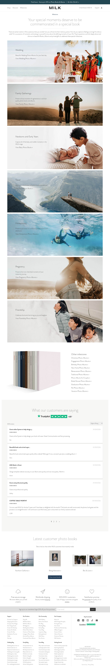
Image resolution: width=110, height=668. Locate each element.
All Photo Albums (27, 623)
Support (97, 8)
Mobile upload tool (58, 654)
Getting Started (42, 634)
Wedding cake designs (12, 660)
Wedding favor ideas (12, 654)
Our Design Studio (11, 626)
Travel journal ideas (43, 654)
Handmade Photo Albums (29, 638)
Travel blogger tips (43, 658)
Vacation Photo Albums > (79, 391)
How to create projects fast (60, 645)
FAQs (8, 636)
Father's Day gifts (27, 658)
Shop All (25, 619)
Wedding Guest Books (28, 628)
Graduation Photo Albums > (80, 384)
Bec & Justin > (87, 570)
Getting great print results (60, 658)
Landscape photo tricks (44, 647)
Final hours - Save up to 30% (55, 2)
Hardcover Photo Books (28, 632)
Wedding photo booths (12, 656)
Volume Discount (58, 634)
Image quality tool (58, 656)
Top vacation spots (43, 662)
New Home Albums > (80, 368)
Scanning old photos (59, 647)
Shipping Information (12, 621)
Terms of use (84, 664)
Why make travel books (44, 645)
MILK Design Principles (59, 621)
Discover (15, 8)
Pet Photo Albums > (78, 388)
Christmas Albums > (80, 358)
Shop (8, 8)
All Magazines (26, 626)
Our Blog (41, 623)
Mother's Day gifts (27, 656)
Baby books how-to (27, 652)
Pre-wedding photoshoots (13, 664)
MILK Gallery (42, 619)
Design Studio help (58, 662)
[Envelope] (97, 620)
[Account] (102, 8)
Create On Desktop (12, 628)
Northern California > (22, 570)
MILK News (41, 636)
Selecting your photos (59, 650)
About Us (56, 619)
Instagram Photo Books (28, 634)
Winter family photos (28, 664)
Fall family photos (27, 662)
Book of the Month (43, 621)
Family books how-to (28, 645)
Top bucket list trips (43, 664)
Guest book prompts (12, 662)
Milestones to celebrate (60, 664)
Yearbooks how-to (27, 647)
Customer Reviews (58, 636)
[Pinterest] (83, 620)
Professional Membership (60, 628)
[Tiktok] (92, 620)
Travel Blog (41, 630)
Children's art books (27, 654)
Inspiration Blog (42, 632)
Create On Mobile (11, 630)
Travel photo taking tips (44, 652)
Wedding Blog (42, 626)
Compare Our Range (12, 623)
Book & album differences (60, 660)
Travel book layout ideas (44, 650)
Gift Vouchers (57, 638)
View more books (55, 577)
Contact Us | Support (12, 619)
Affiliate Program (58, 630)
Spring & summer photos (29, 660)
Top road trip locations (44, 660)
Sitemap (9, 638)
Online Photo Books (28, 630)
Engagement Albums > (81, 361)
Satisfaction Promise (12, 634)
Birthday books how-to (28, 650)
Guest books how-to (12, 647)
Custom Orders (58, 632)
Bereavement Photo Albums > (81, 371)
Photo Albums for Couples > (80, 378)
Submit (92, 609)
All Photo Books (27, 621)
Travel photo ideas (43, 656)
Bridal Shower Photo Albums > (81, 381)
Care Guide (57, 626)
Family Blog (41, 628)
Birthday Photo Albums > (79, 364)
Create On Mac (11, 632)
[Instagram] (88, 620)
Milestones (23, 8)
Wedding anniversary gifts (13, 652)
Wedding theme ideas (12, 658)
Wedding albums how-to (13, 645)
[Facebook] (79, 620)
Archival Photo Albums (28, 636)
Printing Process (58, 623)
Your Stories (42, 638)
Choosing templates (59, 652)
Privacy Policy (91, 664)
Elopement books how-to (13, 650)
